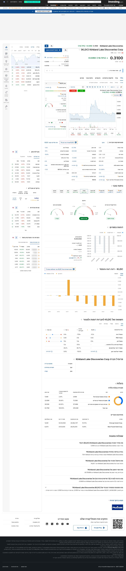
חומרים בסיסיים (49, 367)
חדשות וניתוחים (108, 78)
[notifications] (7, 2)
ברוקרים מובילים (33, 188)
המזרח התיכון (43, 8)
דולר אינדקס (36, 85)
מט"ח (38, 47)
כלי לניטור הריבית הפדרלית (28, 8)
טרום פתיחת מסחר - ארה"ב (91, 8)
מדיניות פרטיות (14, 566)
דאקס (38, 82)
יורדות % (22, 156)
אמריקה (55, 8)
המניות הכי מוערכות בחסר (30, 237)
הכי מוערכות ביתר (23, 242)
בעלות (111, 82)
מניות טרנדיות (34, 208)
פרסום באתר (15, 522)
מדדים (32, 47)
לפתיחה (93, 351)
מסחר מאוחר (81, 8)
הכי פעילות (36, 156)
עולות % (29, 156)
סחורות (27, 47)
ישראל (107, 8)
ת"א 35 (37, 67)
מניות (120, 8)
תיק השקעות (36, 522)
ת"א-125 (37, 70)
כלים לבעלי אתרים (35, 526)
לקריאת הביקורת (14, 198)
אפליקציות (37, 518)
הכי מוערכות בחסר (34, 242)
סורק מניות (63, 5)
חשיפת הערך (50, 57)
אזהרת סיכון (5, 566)
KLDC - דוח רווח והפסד (111, 269)
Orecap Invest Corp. (115, 423)
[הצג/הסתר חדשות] (83, 87)
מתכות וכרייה (48, 363)
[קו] (118, 87)
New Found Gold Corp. (115, 426)
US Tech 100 (36, 79)
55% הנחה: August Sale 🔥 (32, 1)
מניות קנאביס (61, 8)
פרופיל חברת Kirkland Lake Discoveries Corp (99, 359)
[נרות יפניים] (121, 87)
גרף (116, 78)
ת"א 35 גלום (36, 73)
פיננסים (97, 78)
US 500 (37, 76)
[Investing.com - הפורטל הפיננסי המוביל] (115, 2)
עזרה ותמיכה (15, 526)
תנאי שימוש (24, 566)
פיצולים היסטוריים (93, 82)
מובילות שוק (35, 152)
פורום (82, 78)
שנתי (121, 273)
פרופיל (116, 82)
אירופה (49, 8)
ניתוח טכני (89, 78)
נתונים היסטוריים (104, 82)
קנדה (46, 371)
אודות (17, 518)
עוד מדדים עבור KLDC (51, 142)
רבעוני (116, 273)
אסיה (37, 8)
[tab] (119, 191)
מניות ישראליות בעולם (71, 8)
